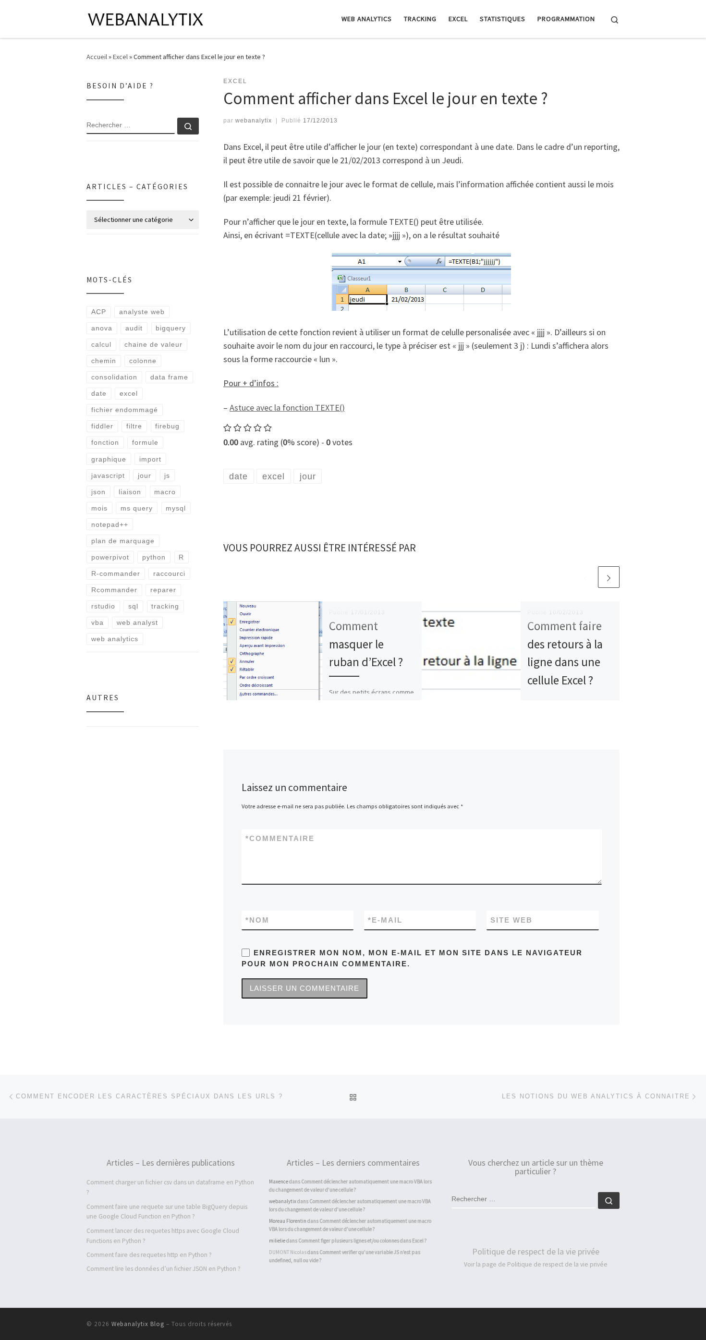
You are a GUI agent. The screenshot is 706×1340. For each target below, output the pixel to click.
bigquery (171, 328)
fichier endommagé (124, 410)
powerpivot (110, 557)
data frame (169, 377)
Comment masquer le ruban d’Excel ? (366, 644)
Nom (257, 920)
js (167, 475)
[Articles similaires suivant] (609, 577)
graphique (108, 459)
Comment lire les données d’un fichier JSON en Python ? (163, 1269)
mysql (176, 508)
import (150, 459)
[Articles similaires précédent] (585, 577)
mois (99, 508)
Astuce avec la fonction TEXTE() (287, 407)
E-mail (385, 920)
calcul (101, 344)
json (98, 492)
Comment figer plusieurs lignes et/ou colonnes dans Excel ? (362, 1240)
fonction (105, 442)
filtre (134, 426)
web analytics (114, 639)
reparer (163, 590)
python (154, 557)
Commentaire (280, 838)
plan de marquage (123, 541)
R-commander (115, 573)
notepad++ (109, 524)
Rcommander (114, 590)
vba (97, 622)
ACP (98, 312)
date (99, 393)
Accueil (96, 56)
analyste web (142, 312)
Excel (120, 56)
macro (165, 492)
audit (134, 328)
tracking (165, 606)
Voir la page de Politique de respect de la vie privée (536, 1264)
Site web (511, 920)
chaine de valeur (153, 344)
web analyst (137, 622)
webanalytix (253, 120)
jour (144, 475)
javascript (108, 475)
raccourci (169, 573)
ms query (137, 508)
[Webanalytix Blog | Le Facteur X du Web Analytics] (146, 17)
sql (133, 606)
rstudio (103, 606)
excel (129, 393)
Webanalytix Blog (137, 1324)
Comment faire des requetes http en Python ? (149, 1255)
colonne (143, 361)
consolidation (114, 377)
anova (101, 328)
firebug (167, 426)
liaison (130, 492)
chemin (103, 361)
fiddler (102, 426)
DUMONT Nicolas (287, 1252)
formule (145, 442)
